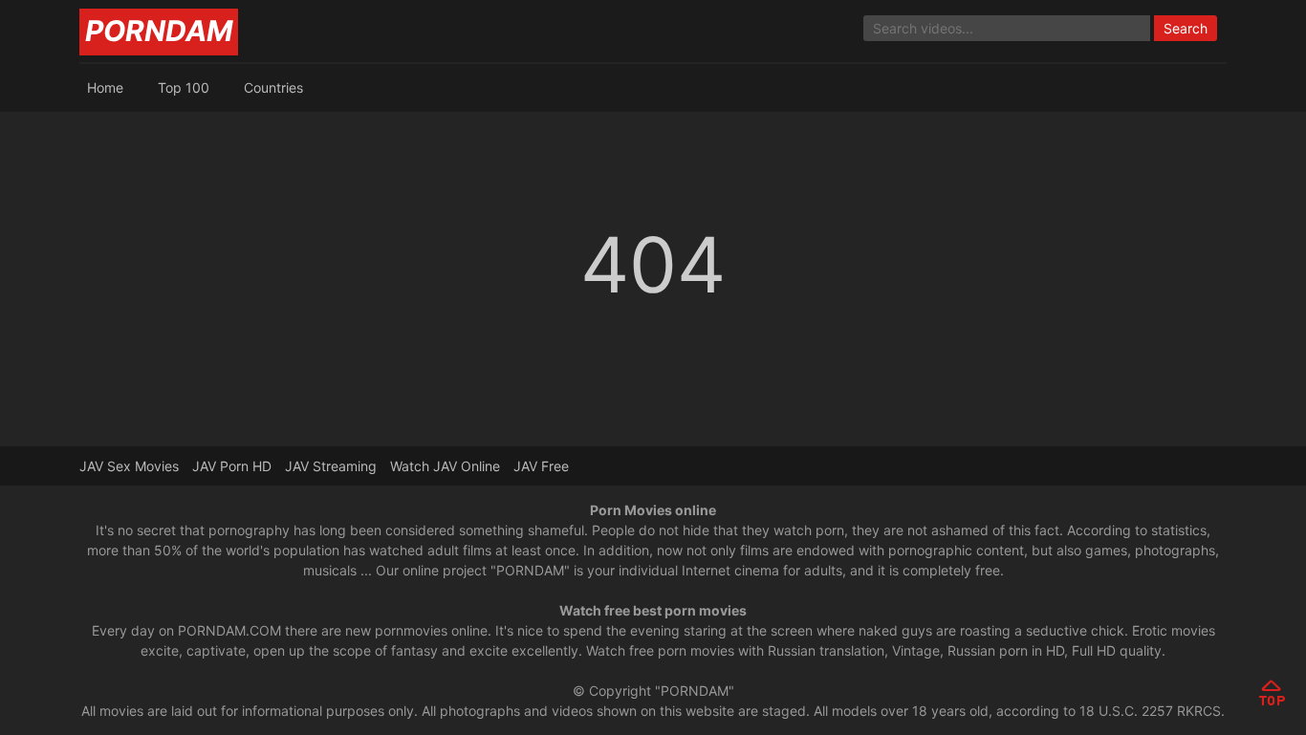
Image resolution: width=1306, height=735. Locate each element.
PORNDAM (158, 30)
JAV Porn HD (232, 466)
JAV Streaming (331, 466)
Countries (273, 87)
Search (1186, 28)
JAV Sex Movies (129, 466)
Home (105, 87)
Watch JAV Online (445, 466)
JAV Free (541, 466)
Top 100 (183, 87)
